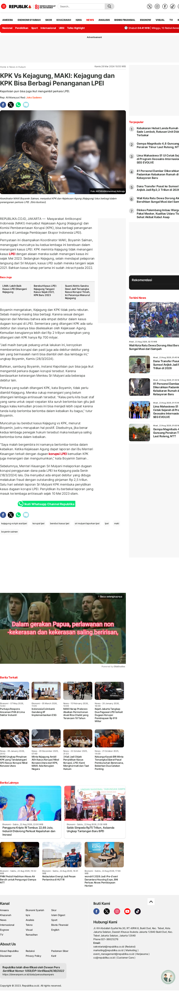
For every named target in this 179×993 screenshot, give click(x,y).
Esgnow (4, 929)
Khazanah (5, 915)
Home (3, 66)
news (90, 19)
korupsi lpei (38, 523)
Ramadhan (32, 934)
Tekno (29, 924)
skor (48, 19)
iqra (79, 19)
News (12, 66)
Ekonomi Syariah (29, 19)
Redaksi (30, 950)
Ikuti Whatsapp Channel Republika (49, 504)
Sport (34, 27)
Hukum (22, 66)
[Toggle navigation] (3, 6)
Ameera (4, 910)
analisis (104, 19)
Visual (29, 929)
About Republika (9, 950)
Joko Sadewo (34, 97)
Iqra (28, 915)
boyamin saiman (9, 531)
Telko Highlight (76, 27)
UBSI (61, 27)
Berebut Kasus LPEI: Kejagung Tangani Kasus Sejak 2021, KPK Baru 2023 (45, 290)
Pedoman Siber (59, 950)
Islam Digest (58, 915)
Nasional (7, 27)
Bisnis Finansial (124, 19)
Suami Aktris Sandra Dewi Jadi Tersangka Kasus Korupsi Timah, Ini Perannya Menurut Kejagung (77, 291)
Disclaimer (6, 955)
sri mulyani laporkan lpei (87, 523)
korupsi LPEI (58, 454)
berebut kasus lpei (59, 523)
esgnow (145, 19)
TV (171, 19)
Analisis (30, 919)
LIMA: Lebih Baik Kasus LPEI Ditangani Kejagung (14, 288)
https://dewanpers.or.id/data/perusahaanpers (28, 974)
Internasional (48, 27)
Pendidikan (21, 27)
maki (116, 523)
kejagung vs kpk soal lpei (14, 523)
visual (160, 19)
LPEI (12, 254)
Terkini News (137, 297)
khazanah (63, 19)
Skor (53, 910)
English (55, 929)
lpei (107, 523)
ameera (7, 19)
